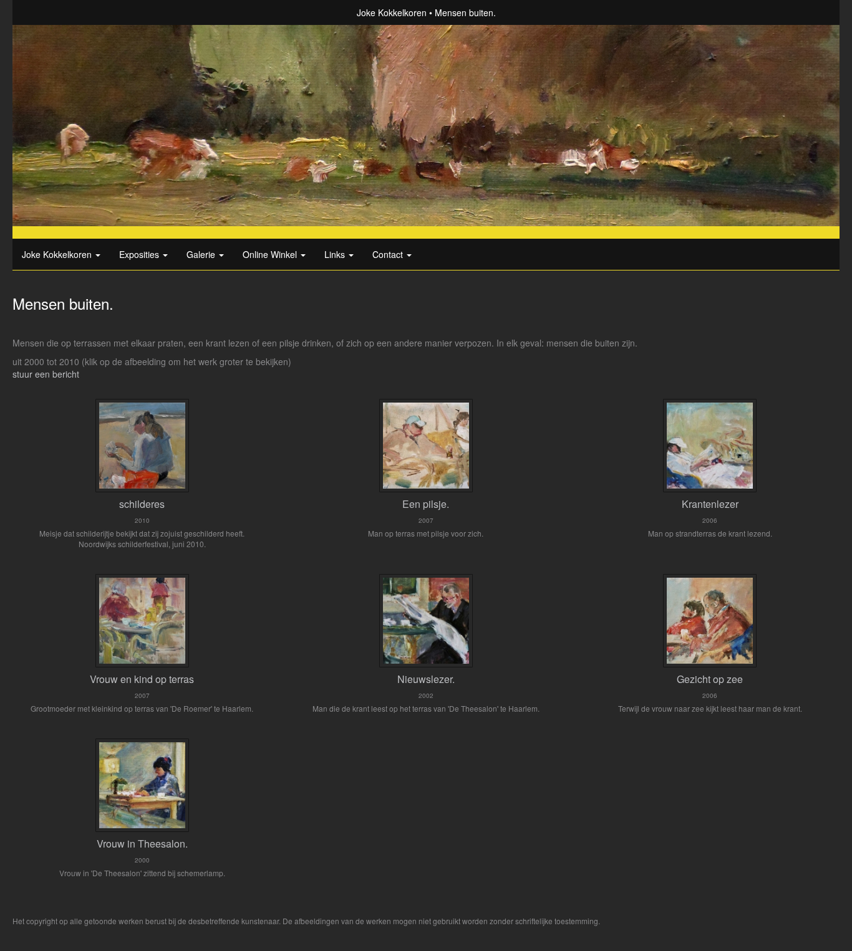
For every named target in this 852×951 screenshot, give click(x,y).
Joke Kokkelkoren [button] (58, 254)
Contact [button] (388, 254)
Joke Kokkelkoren (392, 12)
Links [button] (335, 254)
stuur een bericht (45, 374)
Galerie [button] (202, 254)
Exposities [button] (140, 254)
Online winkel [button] (271, 254)
